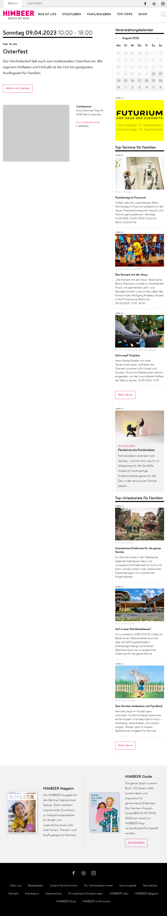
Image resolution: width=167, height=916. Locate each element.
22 (153, 74)
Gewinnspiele (127, 885)
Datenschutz (54, 893)
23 (160, 74)
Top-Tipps (125, 14)
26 (132, 81)
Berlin (13, 3)
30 (160, 81)
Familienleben (99, 14)
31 (118, 87)
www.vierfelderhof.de (87, 122)
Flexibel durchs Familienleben (136, 450)
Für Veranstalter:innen (98, 885)
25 (125, 81)
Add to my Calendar (18, 88)
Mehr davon (125, 394)
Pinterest (154, 4)
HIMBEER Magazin (146, 893)
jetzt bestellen (136, 842)
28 (146, 81)
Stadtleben (71, 14)
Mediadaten (35, 885)
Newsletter (150, 885)
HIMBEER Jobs (119, 893)
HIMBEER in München (97, 901)
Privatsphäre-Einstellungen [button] (85, 893)
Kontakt (13, 893)
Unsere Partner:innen (63, 885)
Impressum (32, 893)
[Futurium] (139, 121)
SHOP (142, 14)
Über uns (15, 885)
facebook (145, 4)
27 (139, 81)
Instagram (163, 4)
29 (153, 81)
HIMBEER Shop (66, 901)
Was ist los (47, 14)
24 (118, 81)
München (35, 3)
